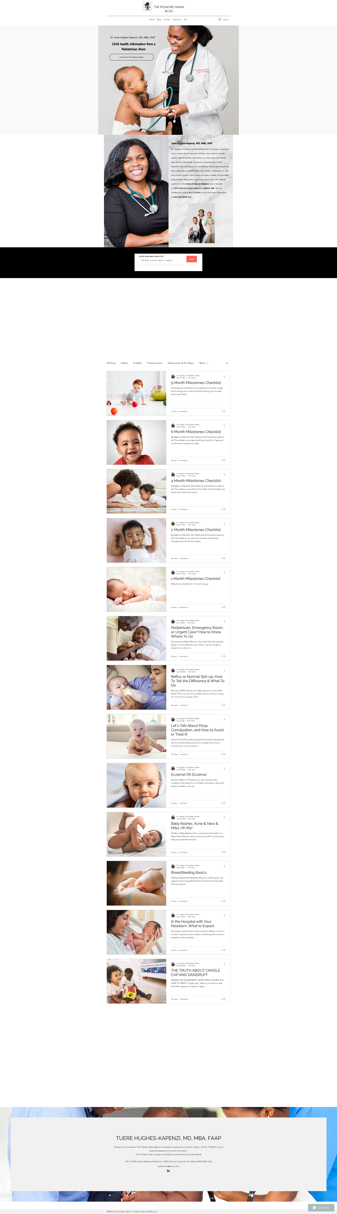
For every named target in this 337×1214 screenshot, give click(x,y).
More (202, 363)
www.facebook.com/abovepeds (187, 1154)
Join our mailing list (151, 256)
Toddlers (137, 363)
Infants (124, 363)
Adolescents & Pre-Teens (181, 363)
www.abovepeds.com (182, 196)
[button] (227, 363)
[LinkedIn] (168, 1170)
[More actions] (225, 376)
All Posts (111, 363)
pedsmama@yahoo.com (168, 1166)
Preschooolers (154, 363)
